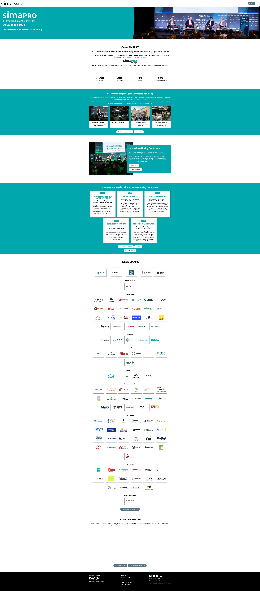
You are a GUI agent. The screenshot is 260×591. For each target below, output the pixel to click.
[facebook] (154, 575)
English (251, 3)
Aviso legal (123, 586)
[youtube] (161, 575)
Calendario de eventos (155, 578)
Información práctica (126, 577)
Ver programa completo (126, 246)
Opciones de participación (124, 131)
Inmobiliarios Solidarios (155, 580)
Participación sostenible (127, 580)
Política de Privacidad (126, 582)
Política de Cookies (125, 584)
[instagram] (157, 575)
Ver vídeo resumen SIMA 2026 (137, 565)
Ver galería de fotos (120, 565)
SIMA (6, 3)
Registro (138, 246)
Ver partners (139, 131)
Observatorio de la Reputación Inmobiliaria (160, 583)
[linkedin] (150, 575)
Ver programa (134, 165)
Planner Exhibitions (94, 578)
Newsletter (123, 575)
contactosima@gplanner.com (96, 581)
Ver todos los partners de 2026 (130, 509)
